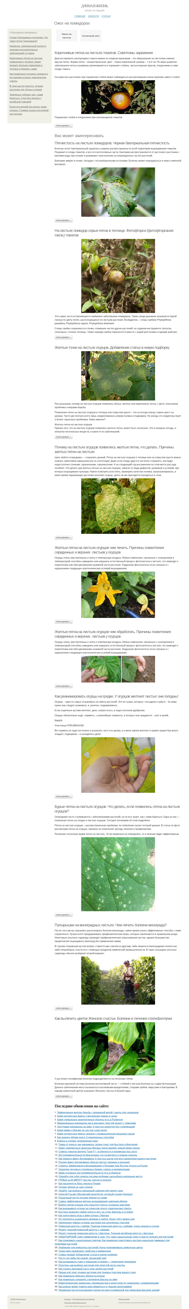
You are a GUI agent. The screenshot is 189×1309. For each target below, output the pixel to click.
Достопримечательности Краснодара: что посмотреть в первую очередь (97, 1155)
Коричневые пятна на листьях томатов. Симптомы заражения (104, 52)
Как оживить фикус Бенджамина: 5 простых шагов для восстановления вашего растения (107, 1158)
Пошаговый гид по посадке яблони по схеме (82, 1197)
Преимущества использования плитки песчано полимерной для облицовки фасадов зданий (108, 1290)
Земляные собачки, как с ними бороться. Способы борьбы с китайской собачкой (26, 98)
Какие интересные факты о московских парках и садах (87, 1116)
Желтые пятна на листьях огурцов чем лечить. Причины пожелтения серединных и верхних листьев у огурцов (109, 549)
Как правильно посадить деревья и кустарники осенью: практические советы (29, 77)
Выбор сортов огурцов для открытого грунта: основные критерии (94, 1204)
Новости (93, 15)
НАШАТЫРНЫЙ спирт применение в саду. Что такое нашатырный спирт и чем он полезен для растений (115, 1236)
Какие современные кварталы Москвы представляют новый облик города (99, 1148)
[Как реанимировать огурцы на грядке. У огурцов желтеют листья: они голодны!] (118, 765)
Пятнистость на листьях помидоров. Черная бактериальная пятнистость (112, 143)
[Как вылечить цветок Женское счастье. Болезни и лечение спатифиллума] (118, 1048)
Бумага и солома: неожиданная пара (77, 1140)
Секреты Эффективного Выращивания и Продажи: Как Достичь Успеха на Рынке (103, 1165)
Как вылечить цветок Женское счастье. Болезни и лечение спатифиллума (113, 1018)
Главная (79, 15)
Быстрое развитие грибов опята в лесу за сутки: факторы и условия (95, 1212)
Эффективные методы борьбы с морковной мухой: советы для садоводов (98, 1112)
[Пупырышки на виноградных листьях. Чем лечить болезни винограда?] (118, 981)
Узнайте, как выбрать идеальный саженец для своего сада (90, 1190)
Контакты (67, 1299)
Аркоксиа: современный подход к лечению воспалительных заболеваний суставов (28, 49)
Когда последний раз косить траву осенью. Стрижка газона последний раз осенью (29, 110)
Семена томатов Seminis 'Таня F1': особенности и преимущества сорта (97, 1151)
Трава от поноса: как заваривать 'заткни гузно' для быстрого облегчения (98, 1144)
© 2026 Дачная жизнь (18, 1299)
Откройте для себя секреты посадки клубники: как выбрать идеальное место (100, 1176)
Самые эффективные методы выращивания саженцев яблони (92, 1201)
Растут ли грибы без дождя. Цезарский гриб (82, 1258)
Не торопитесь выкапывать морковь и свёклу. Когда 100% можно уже (96, 1219)
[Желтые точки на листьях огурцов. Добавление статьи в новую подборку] (118, 375)
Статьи (106, 15)
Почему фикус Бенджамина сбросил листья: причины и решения (94, 1162)
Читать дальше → (63, 126)
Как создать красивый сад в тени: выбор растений (85, 1268)
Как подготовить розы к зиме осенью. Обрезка (83, 1215)
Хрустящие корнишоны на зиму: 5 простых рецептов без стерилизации (96, 1126)
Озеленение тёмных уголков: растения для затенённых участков (93, 1222)
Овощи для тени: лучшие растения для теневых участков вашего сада (97, 1272)
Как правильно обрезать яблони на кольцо (81, 1275)
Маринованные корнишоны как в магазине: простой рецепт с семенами (96, 1123)
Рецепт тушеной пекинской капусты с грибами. (84, 1229)
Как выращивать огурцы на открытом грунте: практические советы (94, 1208)
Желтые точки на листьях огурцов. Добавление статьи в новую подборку (112, 347)
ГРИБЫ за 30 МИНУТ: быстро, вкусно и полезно (84, 1180)
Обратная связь (124, 1299)
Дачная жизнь (94, 5)
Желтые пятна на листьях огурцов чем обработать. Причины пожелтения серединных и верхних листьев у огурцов (113, 634)
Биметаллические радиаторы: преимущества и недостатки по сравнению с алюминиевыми (108, 1283)
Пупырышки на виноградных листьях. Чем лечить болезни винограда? (111, 925)
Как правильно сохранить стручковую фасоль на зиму (87, 1279)
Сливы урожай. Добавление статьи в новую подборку (87, 1254)
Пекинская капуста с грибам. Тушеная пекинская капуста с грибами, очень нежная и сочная (108, 1226)
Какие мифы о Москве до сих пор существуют (82, 1130)
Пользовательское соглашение (83, 1299)
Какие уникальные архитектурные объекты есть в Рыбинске (90, 1119)
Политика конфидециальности (75, 1303)
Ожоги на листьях (66, 35)
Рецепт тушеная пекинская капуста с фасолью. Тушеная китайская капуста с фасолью (105, 1233)
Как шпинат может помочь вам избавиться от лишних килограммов (95, 1286)
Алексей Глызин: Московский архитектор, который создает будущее (95, 1194)
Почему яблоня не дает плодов (75, 1187)
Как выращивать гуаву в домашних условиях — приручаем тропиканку (97, 1261)
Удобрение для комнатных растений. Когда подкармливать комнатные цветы (100, 1247)
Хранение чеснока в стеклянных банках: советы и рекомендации (94, 1169)
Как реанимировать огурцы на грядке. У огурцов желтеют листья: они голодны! (116, 696)
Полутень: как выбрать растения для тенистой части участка (91, 1265)
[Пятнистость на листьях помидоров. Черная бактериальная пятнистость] (118, 192)
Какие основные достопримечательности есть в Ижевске (89, 1172)
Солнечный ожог (91, 35)
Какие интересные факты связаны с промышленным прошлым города (96, 1133)
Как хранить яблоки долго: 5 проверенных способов (85, 1137)
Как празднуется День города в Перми (79, 1183)
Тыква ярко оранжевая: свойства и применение (84, 1251)
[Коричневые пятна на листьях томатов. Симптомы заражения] (118, 97)
